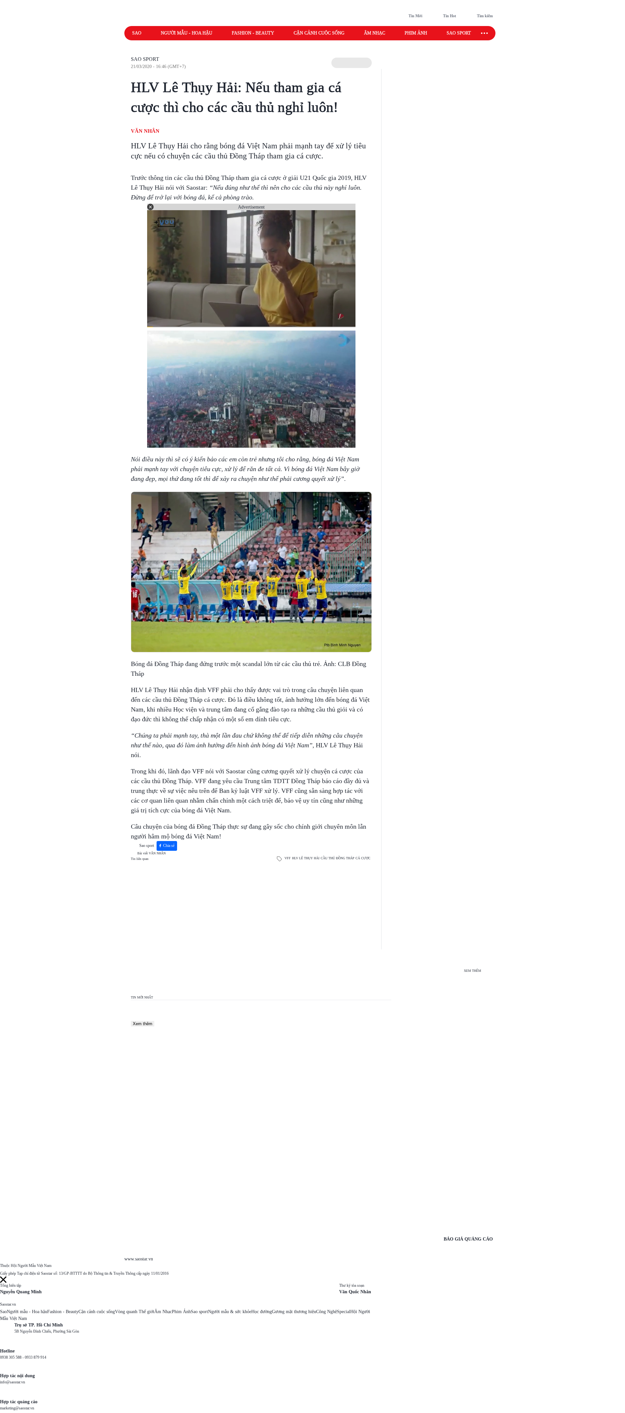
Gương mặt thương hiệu (294, 1311)
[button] (351, 63)
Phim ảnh (416, 33)
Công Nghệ (326, 1311)
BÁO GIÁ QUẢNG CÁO (468, 1239)
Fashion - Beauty (253, 33)
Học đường (261, 1311)
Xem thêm (142, 1023)
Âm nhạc (374, 33)
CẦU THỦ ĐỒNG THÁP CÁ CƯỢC (345, 858)
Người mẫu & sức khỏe (229, 1311)
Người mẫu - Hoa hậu (186, 33)
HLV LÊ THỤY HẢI (305, 858)
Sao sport (459, 33)
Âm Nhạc (163, 1311)
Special (343, 1311)
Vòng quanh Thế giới (134, 1311)
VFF (288, 858)
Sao (136, 33)
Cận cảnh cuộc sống (319, 33)
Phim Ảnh (181, 1311)
